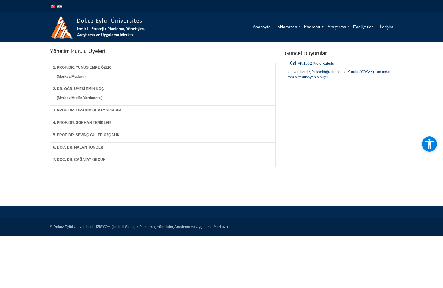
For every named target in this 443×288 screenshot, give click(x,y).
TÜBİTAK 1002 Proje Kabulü (311, 63)
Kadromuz (314, 26)
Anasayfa (262, 26)
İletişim (386, 26)
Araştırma (337, 26)
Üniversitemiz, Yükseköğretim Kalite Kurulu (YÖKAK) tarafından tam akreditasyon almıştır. (339, 74)
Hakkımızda (286, 26)
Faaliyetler (363, 26)
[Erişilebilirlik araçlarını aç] (429, 144)
